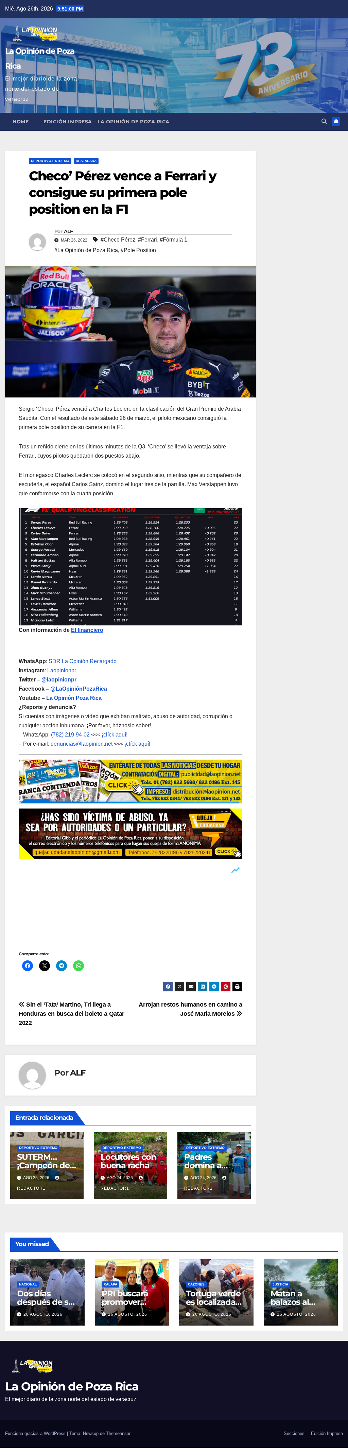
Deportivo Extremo (50, 161)
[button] (324, 121)
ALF (68, 231)
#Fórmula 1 (173, 240)
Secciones (294, 1433)
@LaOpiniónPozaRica (78, 689)
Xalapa (110, 1284)
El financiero (87, 630)
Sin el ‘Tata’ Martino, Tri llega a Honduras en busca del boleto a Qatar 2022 (71, 1013)
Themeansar (118, 1433)
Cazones (196, 1284)
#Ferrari (147, 240)
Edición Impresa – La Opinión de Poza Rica (107, 122)
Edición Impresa (327, 1433)
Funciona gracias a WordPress (36, 1433)
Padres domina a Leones (202, 1165)
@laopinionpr (58, 679)
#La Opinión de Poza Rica (86, 250)
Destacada (86, 161)
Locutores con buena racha (128, 1161)
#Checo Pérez (118, 240)
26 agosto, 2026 (43, 1314)
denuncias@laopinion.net (81, 744)
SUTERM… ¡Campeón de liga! (43, 1165)
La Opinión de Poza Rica (71, 1386)
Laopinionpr (62, 670)
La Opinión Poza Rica (74, 698)
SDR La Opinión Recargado (83, 661)
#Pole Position (138, 250)
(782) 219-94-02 (70, 735)
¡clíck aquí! (114, 735)
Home (21, 122)
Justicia (280, 1284)
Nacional (28, 1284)
